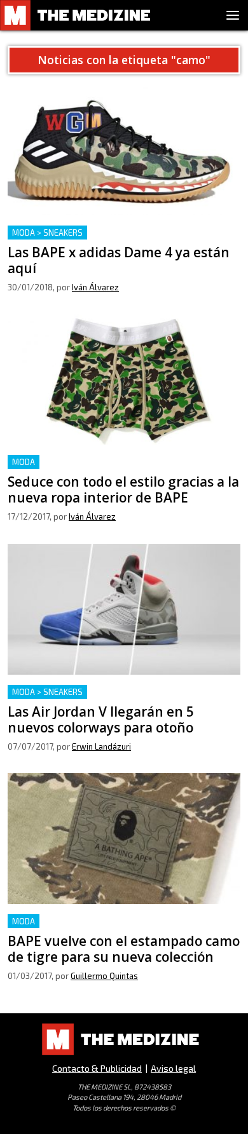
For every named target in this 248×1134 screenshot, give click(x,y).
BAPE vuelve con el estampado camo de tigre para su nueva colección (123, 929)
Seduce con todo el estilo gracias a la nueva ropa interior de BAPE (119, 469)
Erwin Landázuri (101, 746)
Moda (23, 462)
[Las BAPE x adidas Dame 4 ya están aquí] (124, 149)
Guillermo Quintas (104, 976)
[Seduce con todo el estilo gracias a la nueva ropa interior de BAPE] (124, 379)
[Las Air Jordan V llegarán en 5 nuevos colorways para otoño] (124, 609)
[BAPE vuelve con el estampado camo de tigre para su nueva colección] (124, 838)
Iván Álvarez (95, 287)
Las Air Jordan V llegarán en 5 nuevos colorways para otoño (118, 699)
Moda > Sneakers (47, 232)
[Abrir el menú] (232, 15)
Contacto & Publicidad (97, 1068)
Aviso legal (173, 1068)
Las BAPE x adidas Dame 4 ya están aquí (99, 233)
